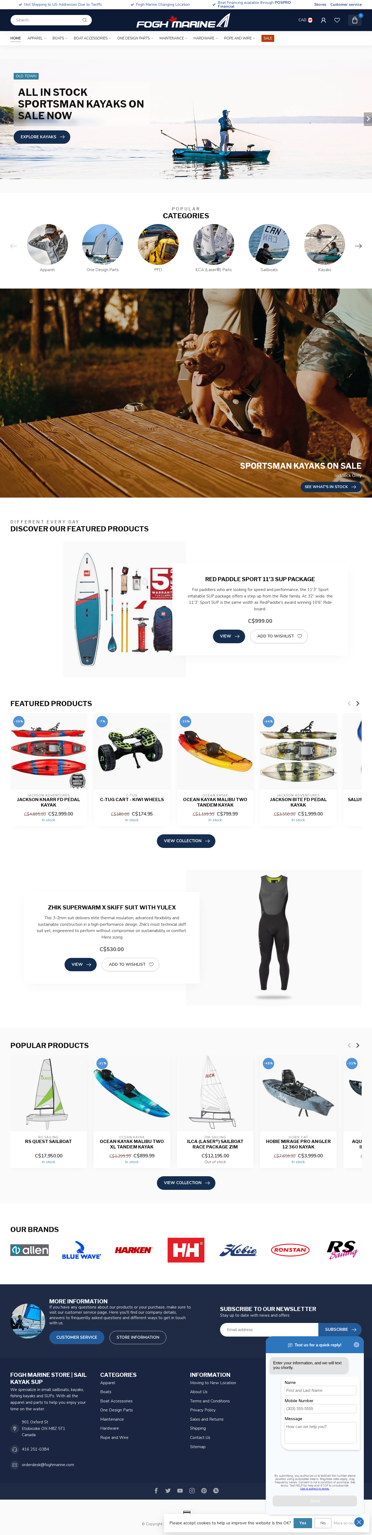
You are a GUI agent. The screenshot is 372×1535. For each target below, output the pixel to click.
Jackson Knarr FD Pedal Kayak (48, 802)
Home (15, 38)
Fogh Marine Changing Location (63, 4)
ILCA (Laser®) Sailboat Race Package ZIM (215, 1144)
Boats (58, 38)
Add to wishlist (275, 636)
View (225, 636)
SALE (268, 38)
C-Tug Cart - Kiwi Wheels (132, 799)
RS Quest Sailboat (48, 1141)
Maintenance (172, 38)
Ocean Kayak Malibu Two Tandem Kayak (215, 802)
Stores (320, 4)
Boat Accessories (91, 38)
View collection (183, 841)
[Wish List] (337, 20)
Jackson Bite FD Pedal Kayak (298, 802)
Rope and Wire (238, 38)
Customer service (346, 4)
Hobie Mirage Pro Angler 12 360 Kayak (298, 1144)
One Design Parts (133, 38)
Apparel (35, 38)
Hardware (204, 38)
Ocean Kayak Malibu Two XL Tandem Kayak (132, 1144)
